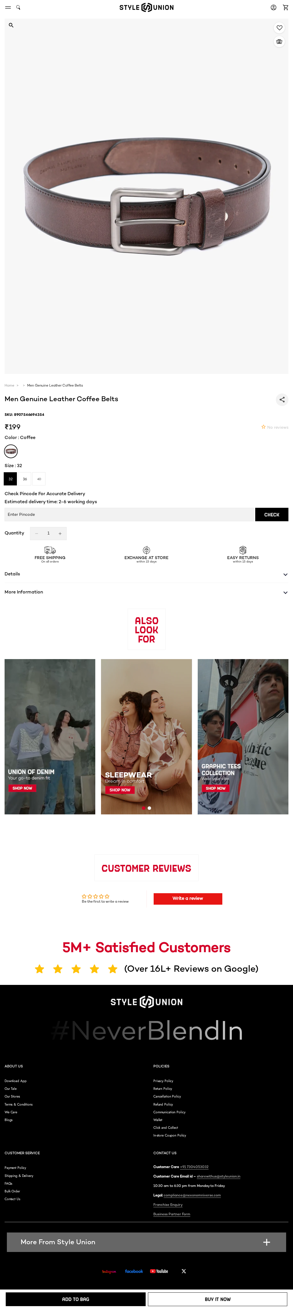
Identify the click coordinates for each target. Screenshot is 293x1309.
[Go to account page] (273, 7)
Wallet (157, 1119)
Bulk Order (12, 1191)
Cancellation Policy (167, 1096)
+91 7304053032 (194, 1167)
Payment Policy (15, 1167)
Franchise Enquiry (168, 1205)
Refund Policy (163, 1104)
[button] (284, 7)
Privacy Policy (163, 1080)
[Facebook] (134, 1271)
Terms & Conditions (19, 1104)
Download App (16, 1080)
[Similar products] (279, 41)
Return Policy (162, 1088)
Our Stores (12, 1096)
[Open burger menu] (8, 7)
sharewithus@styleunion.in (218, 1177)
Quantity (14, 533)
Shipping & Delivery (19, 1175)
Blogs (9, 1119)
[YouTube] (159, 1271)
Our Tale (11, 1088)
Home (9, 386)
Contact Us (12, 1199)
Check (271, 515)
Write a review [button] (188, 898)
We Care (11, 1112)
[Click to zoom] (11, 25)
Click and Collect (165, 1127)
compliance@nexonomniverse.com (192, 1196)
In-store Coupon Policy (169, 1135)
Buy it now (218, 1299)
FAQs (8, 1183)
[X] (184, 1271)
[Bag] (284, 7)
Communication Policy (169, 1112)
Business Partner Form (171, 1214)
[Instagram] (109, 1272)
